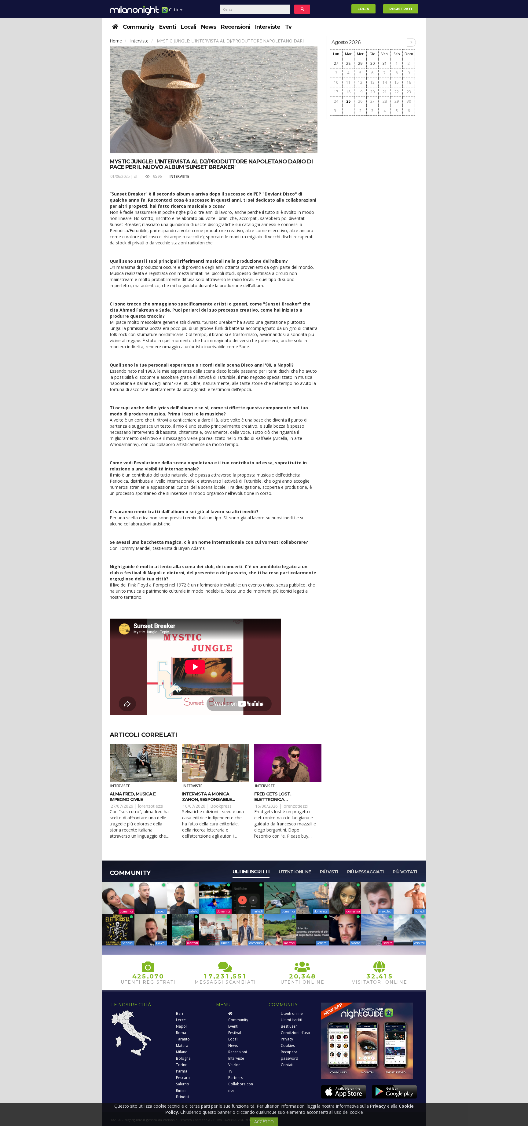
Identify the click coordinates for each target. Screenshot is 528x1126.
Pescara (183, 1077)
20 (372, 91)
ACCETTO (264, 1121)
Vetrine (234, 1064)
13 (372, 82)
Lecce (181, 1019)
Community (138, 27)
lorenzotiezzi (150, 806)
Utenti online (295, 872)
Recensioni (235, 27)
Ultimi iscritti (251, 872)
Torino (182, 1064)
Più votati (405, 872)
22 (396, 91)
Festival (234, 1032)
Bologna (183, 1058)
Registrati (400, 9)
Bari (179, 1013)
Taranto (183, 1039)
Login (363, 9)
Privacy (287, 1039)
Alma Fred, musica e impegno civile (133, 796)
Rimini (181, 1090)
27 (336, 63)
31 (385, 63)
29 (360, 63)
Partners (235, 1077)
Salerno (182, 1084)
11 (348, 82)
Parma (181, 1071)
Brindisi (182, 1096)
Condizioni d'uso (295, 1032)
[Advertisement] (372, 214)
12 (360, 82)
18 (348, 91)
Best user (289, 1026)
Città (173, 10)
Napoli (182, 1026)
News (208, 27)
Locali (188, 27)
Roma (181, 1032)
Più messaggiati (365, 872)
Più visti (329, 872)
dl (135, 176)
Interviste (267, 27)
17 (336, 91)
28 (348, 63)
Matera (182, 1045)
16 (409, 82)
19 (360, 91)
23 (409, 91)
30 (372, 63)
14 (385, 82)
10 (336, 82)
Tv (288, 27)
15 (396, 82)
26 (360, 101)
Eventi (167, 27)
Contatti (288, 1064)
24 (336, 101)
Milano (182, 1052)
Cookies (288, 1045)
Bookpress (221, 806)
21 (385, 91)
